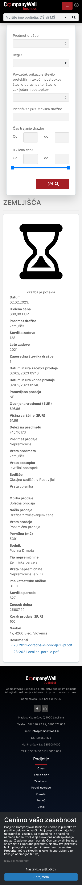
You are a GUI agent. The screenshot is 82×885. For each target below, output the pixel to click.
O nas (41, 768)
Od (15, 136)
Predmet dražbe (25, 35)
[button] (67, 6)
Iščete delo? (41, 775)
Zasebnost (41, 781)
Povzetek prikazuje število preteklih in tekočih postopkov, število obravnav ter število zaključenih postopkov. (37, 82)
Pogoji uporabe (41, 787)
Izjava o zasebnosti (17, 860)
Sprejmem (41, 877)
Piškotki (41, 794)
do (46, 136)
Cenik (41, 806)
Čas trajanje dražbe (28, 128)
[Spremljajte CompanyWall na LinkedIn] (45, 708)
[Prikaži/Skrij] (65, 17)
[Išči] (74, 17)
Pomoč (41, 800)
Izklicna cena (23, 150)
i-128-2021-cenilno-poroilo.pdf (34, 652)
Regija (17, 55)
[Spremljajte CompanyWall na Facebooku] (37, 708)
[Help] (76, 5)
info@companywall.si (45, 731)
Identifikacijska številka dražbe (37, 109)
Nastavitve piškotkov (41, 869)
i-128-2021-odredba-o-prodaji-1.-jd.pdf (41, 645)
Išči (49, 183)
